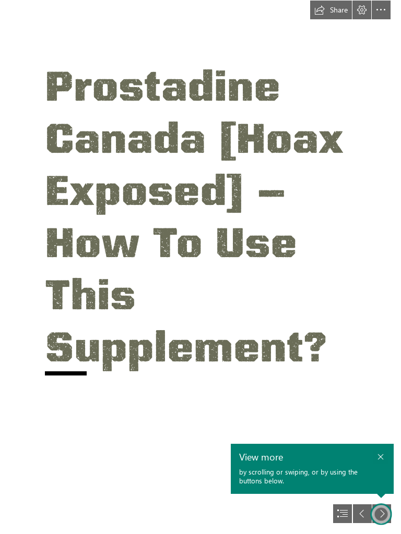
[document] (200, 267)
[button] (331, 10)
